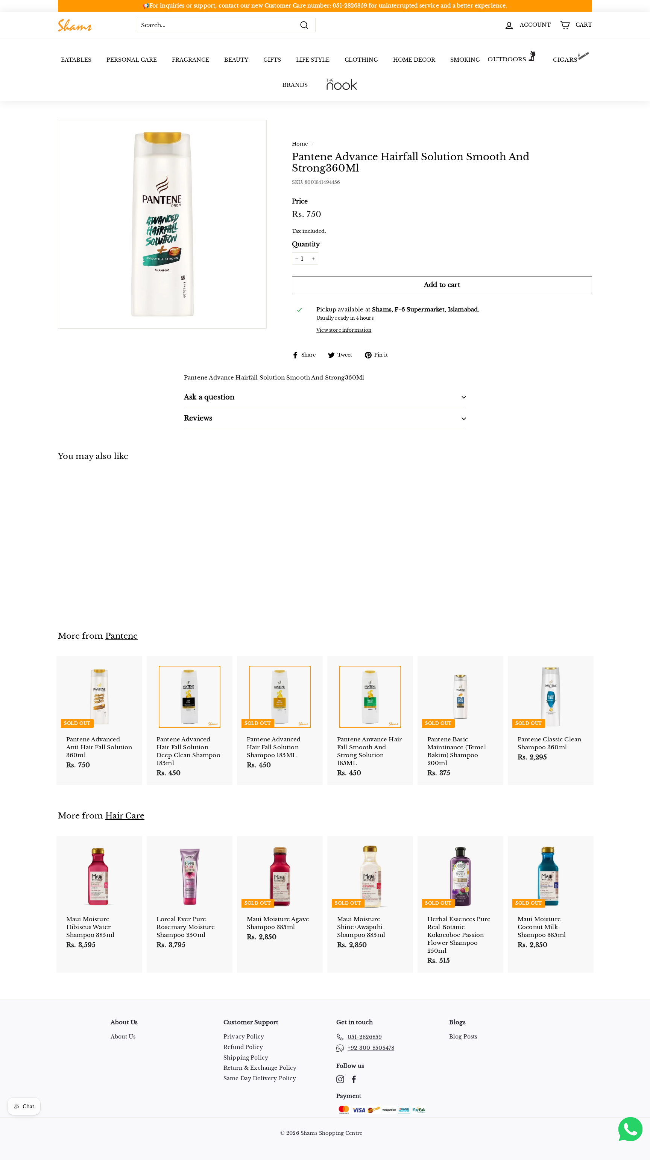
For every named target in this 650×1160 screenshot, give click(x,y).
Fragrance (190, 59)
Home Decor (414, 59)
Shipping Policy (245, 1057)
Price (300, 201)
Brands (295, 85)
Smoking (465, 59)
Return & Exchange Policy (260, 1067)
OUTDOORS (506, 59)
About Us (123, 1036)
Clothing (361, 59)
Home (300, 144)
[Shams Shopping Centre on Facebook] (354, 1079)
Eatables (76, 59)
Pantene (121, 636)
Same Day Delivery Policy (259, 1078)
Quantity (306, 244)
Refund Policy (243, 1047)
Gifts (272, 59)
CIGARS (565, 59)
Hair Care (124, 816)
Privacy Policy (243, 1036)
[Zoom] (162, 224)
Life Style (313, 59)
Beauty (236, 59)
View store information (343, 330)
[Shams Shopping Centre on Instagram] (340, 1079)
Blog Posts (463, 1036)
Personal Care (131, 59)
